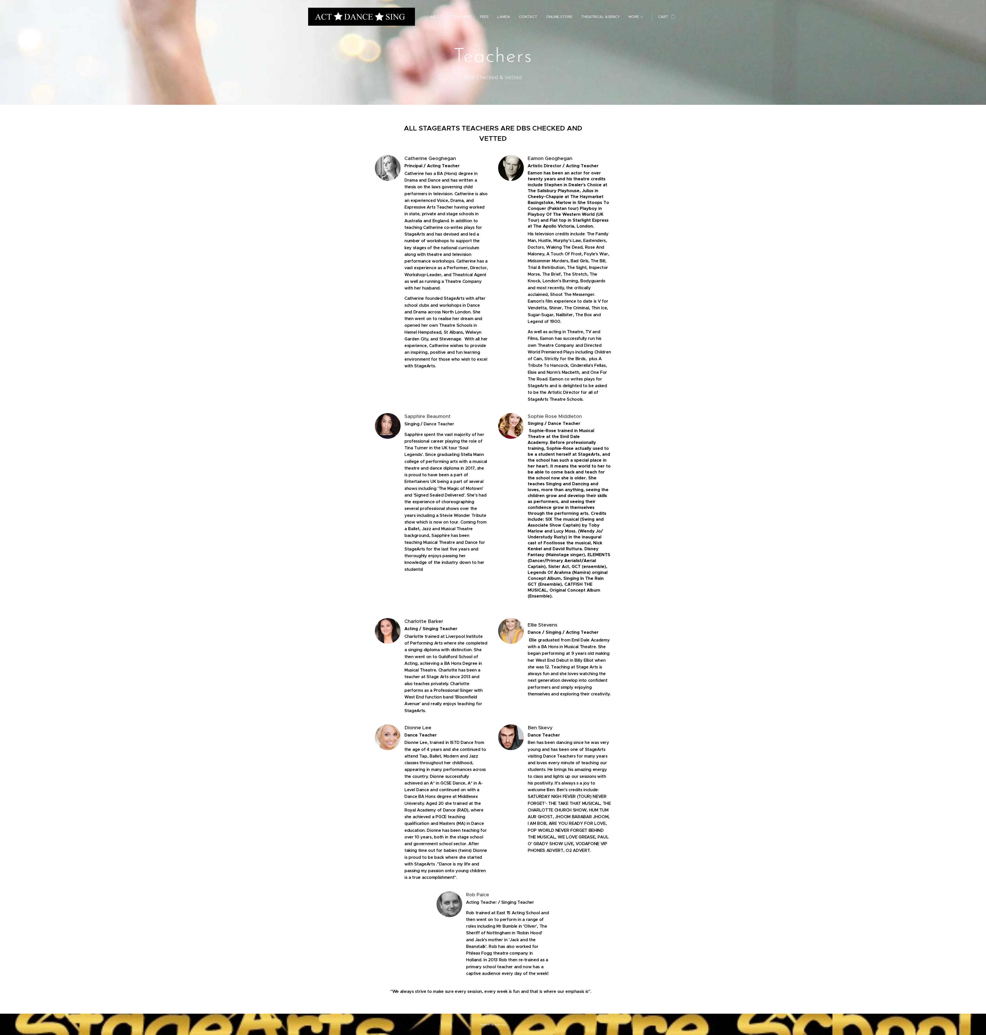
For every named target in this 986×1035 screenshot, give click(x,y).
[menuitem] (437, 16)
